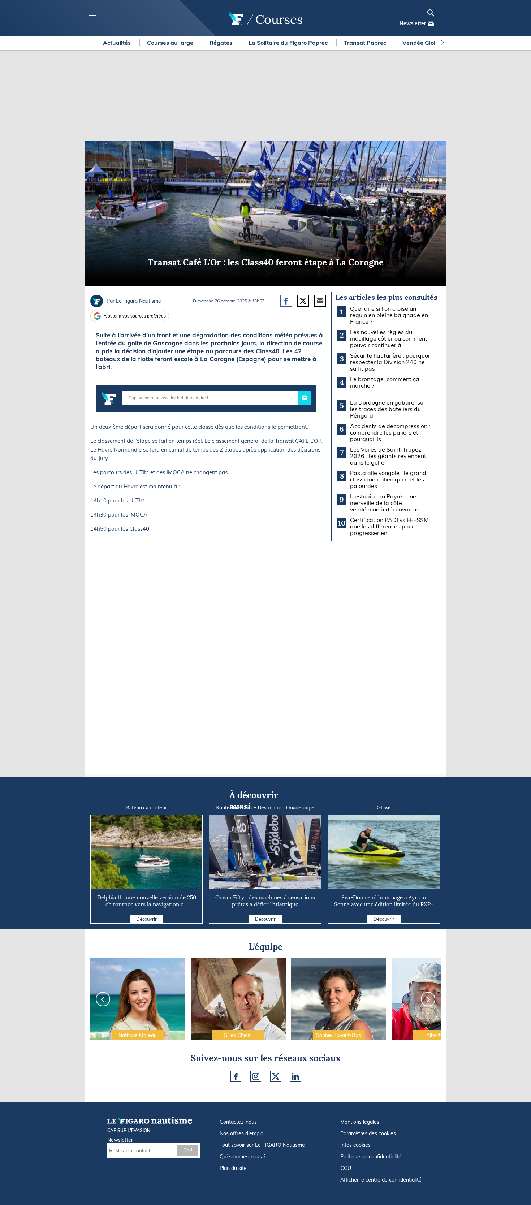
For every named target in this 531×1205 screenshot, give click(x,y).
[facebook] (235, 1076)
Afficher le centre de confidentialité (381, 1179)
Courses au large (171, 42)
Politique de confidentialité (370, 1156)
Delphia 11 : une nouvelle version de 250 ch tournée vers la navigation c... (146, 901)
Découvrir (146, 919)
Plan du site (233, 1168)
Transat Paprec (366, 42)
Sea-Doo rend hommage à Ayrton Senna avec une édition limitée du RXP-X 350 (383, 904)
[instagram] (255, 1076)
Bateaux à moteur (146, 807)
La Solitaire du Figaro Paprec (289, 42)
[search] (431, 13)
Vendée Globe (422, 42)
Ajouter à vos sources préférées (135, 316)
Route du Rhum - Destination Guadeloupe (265, 807)
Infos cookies (355, 1145)
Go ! (187, 1150)
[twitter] (275, 1076)
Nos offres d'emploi (242, 1133)
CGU (345, 1168)
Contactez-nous (238, 1122)
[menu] (92, 18)
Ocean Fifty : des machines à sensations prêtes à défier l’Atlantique (265, 901)
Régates (222, 42)
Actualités (117, 42)
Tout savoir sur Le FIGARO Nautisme (262, 1145)
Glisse (384, 807)
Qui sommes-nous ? (243, 1156)
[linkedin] (295, 1076)
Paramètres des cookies (368, 1133)
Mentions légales (359, 1122)
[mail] (431, 24)
